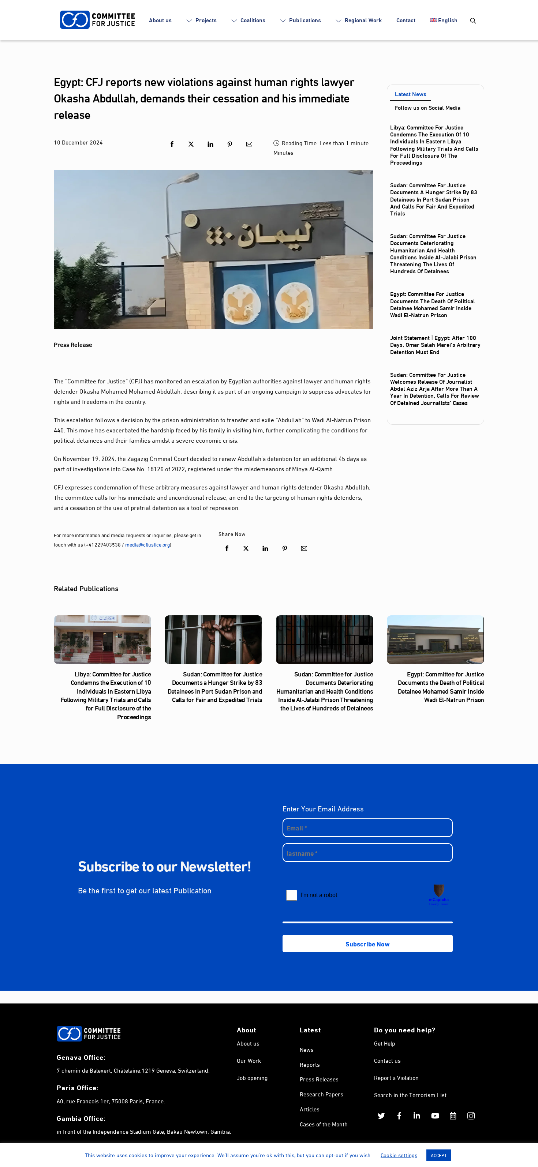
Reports (310, 1064)
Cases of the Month (324, 1123)
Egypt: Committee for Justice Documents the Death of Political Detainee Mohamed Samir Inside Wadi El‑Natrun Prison (432, 304)
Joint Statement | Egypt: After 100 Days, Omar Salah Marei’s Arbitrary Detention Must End (435, 344)
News (307, 1049)
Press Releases (319, 1078)
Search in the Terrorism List (410, 1094)
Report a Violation (396, 1077)
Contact (405, 19)
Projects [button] (205, 19)
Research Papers (321, 1093)
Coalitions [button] (252, 19)
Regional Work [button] (362, 19)
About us (160, 19)
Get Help (384, 1042)
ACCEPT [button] (439, 1155)
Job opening (252, 1077)
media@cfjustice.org (147, 544)
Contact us (387, 1060)
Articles (310, 1108)
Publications (304, 19)
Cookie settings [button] (399, 1154)
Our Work (249, 1060)
